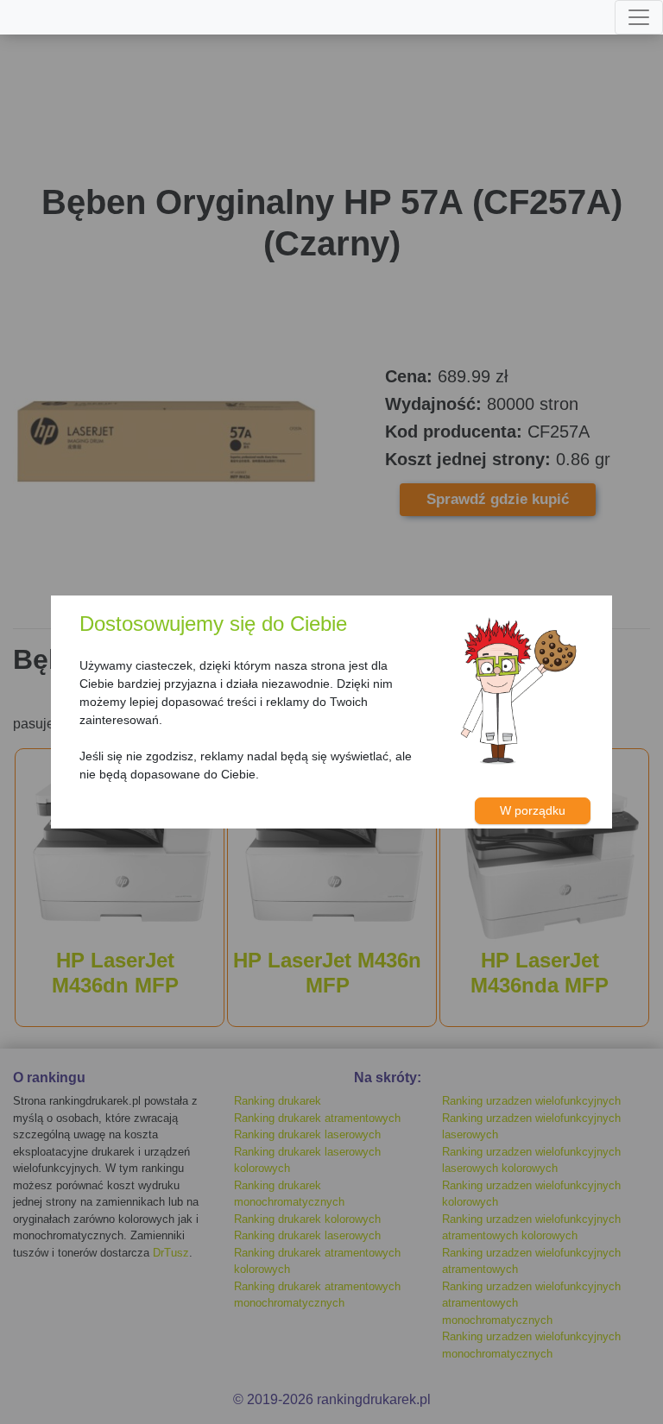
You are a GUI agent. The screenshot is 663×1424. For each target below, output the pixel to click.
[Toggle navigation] (639, 17)
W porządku (532, 810)
